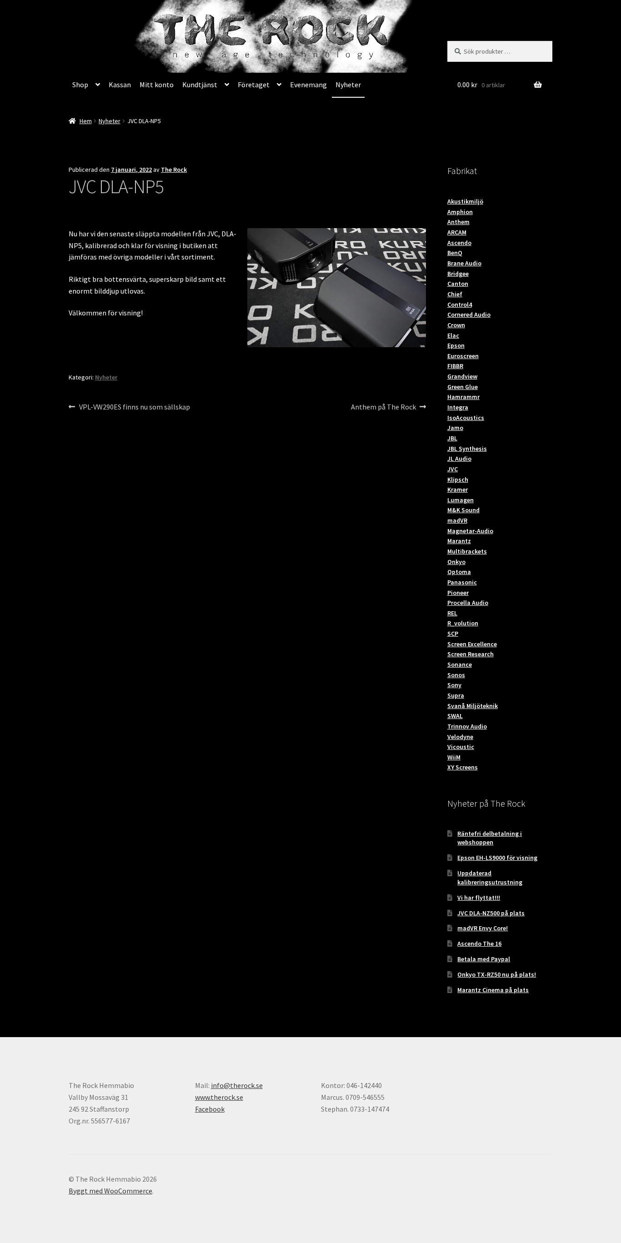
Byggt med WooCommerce (110, 1190)
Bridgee (458, 274)
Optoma (459, 572)
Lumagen (460, 500)
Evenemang (308, 84)
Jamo (455, 428)
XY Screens (462, 767)
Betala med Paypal (483, 959)
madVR (457, 520)
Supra (455, 695)
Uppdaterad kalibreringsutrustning (489, 877)
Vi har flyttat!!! (478, 898)
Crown (456, 325)
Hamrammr (463, 397)
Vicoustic (460, 747)
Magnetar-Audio (470, 531)
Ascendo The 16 (479, 943)
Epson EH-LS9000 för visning (497, 858)
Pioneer (458, 593)
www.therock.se (219, 1097)
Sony (454, 685)
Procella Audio (467, 603)
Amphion (460, 212)
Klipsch (457, 479)
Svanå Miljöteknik (472, 706)
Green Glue (462, 387)
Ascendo (459, 243)
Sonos (456, 675)
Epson (456, 345)
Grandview (462, 376)
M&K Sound (463, 510)
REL (452, 613)
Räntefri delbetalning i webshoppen (489, 838)
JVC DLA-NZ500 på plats (491, 913)
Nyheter (348, 84)
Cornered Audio (469, 314)
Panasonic (462, 582)
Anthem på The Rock (383, 407)
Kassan (120, 84)
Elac (453, 335)
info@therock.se (237, 1085)
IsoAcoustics (465, 418)
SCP (452, 633)
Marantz (459, 541)
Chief (454, 294)
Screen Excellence (472, 644)
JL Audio (459, 458)
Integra (457, 407)
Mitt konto (157, 84)
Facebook (210, 1108)
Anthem (458, 222)
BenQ (454, 253)
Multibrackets (467, 551)
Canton (457, 284)
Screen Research (470, 654)
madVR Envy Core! (482, 928)
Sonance (459, 664)
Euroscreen (463, 356)
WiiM (454, 757)
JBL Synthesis (467, 448)
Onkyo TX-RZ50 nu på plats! (496, 974)
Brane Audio (464, 263)
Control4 (459, 304)
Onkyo (456, 562)
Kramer (457, 489)
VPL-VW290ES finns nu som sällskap (134, 407)
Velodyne (460, 737)
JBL (452, 438)
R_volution (462, 623)
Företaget (254, 84)
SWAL (455, 716)
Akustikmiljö (465, 201)
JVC (452, 469)
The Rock (174, 169)
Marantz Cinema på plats (493, 990)
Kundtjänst (199, 84)
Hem (86, 121)
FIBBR (455, 366)
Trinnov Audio (467, 726)
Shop (80, 84)
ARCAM (456, 232)
